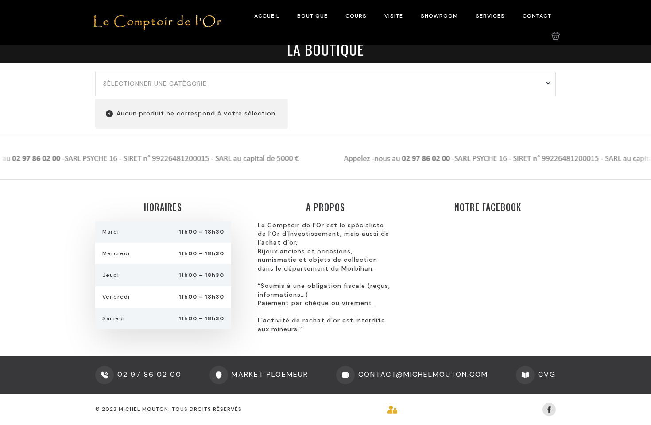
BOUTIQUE (312, 15)
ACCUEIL (266, 15)
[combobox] (325, 84)
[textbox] (322, 84)
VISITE (393, 15)
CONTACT (537, 15)
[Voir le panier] (555, 36)
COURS (356, 15)
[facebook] (549, 409)
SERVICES (490, 15)
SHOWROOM (439, 15)
